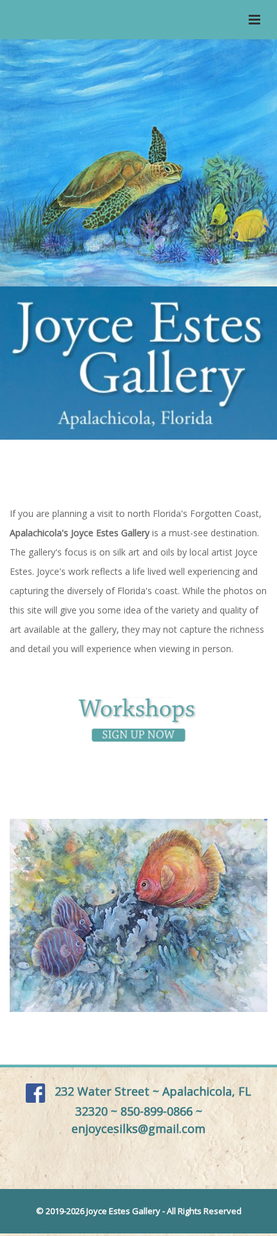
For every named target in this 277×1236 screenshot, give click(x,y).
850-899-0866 (156, 1111)
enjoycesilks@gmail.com (138, 1128)
